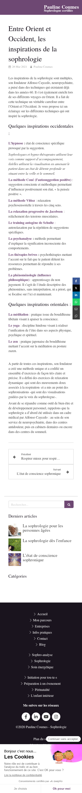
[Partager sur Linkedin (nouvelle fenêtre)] (76, 295)
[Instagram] (56, 716)
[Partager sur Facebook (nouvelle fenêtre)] (76, 281)
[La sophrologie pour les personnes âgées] (14, 530)
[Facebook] (26, 716)
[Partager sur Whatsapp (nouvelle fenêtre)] (76, 302)
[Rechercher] (69, 504)
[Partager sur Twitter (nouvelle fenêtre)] (76, 288)
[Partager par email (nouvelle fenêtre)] (76, 308)
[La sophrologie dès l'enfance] (14, 544)
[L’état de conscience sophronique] (14, 559)
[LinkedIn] (36, 716)
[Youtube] (46, 716)
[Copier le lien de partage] (76, 315)
